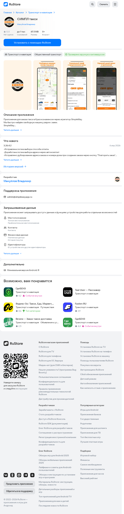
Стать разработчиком (50, 414)
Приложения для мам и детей (54, 501)
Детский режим (88, 378)
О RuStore (44, 347)
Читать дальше (11, 130)
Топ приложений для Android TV (55, 496)
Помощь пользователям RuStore (97, 360)
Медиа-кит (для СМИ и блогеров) (56, 365)
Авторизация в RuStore (92, 369)
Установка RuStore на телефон (96, 351)
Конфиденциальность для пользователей (52, 383)
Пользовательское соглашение (55, 377)
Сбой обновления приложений (96, 374)
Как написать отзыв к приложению (98, 388)
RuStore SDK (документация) (53, 423)
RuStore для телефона (50, 356)
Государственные (89, 419)
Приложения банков (90, 414)
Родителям (85, 423)
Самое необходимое (91, 464)
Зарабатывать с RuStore (51, 409)
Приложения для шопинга (93, 428)
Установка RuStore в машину (95, 356)
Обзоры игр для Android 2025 (54, 455)
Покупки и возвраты (90, 365)
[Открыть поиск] (92, 4)
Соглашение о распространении (55, 432)
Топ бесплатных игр (90, 437)
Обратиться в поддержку (19, 491)
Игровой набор (88, 455)
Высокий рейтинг (89, 478)
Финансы (85, 460)
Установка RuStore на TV (93, 347)
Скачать (104, 4)
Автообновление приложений (95, 383)
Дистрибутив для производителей (56, 399)
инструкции (21, 388)
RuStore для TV (46, 351)
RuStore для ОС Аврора (51, 360)
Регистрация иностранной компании (57, 437)
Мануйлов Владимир (26, 24)
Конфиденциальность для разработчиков (52, 443)
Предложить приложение (19, 484)
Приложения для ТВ (90, 432)
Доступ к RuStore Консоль (52, 419)
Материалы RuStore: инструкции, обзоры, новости (56, 483)
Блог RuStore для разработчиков (55, 428)
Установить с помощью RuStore (32, 42)
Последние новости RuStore (53, 505)
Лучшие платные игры (91, 441)
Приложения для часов (92, 473)
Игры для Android (89, 409)
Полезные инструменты (92, 469)
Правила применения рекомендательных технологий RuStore (55, 392)
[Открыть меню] (115, 4)
